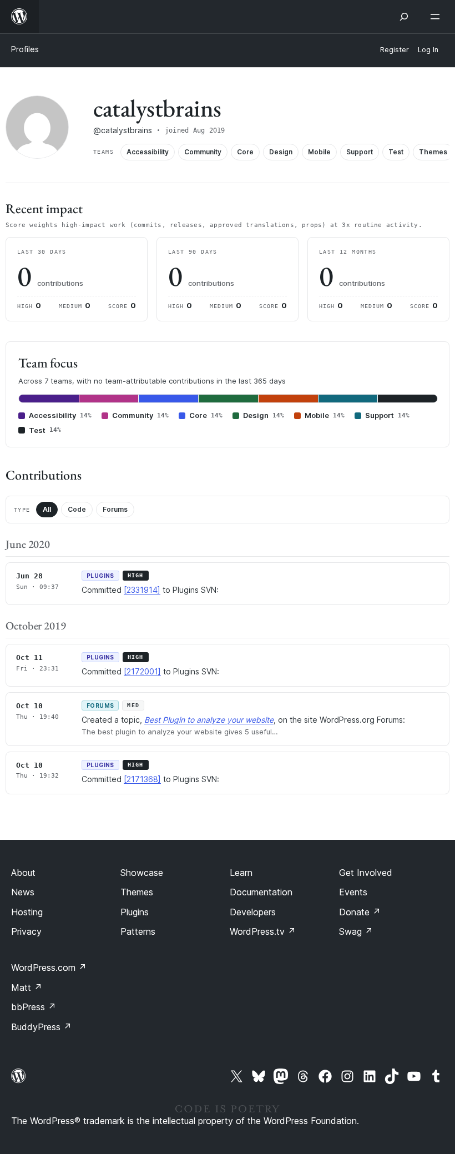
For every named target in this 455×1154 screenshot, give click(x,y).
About (23, 872)
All (47, 509)
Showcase (141, 872)
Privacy (26, 931)
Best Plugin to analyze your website (209, 719)
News (22, 892)
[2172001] (142, 671)
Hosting (27, 912)
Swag (356, 931)
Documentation (261, 892)
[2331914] (142, 589)
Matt (26, 987)
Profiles (25, 49)
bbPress (33, 1006)
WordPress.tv (263, 931)
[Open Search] (403, 16)
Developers (253, 912)
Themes (136, 892)
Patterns (137, 931)
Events (353, 892)
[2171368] (142, 779)
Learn (241, 872)
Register (394, 50)
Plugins (134, 912)
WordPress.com (49, 967)
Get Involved (365, 872)
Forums (115, 509)
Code (77, 509)
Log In (428, 50)
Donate (360, 912)
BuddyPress (41, 1026)
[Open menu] (437, 16)
